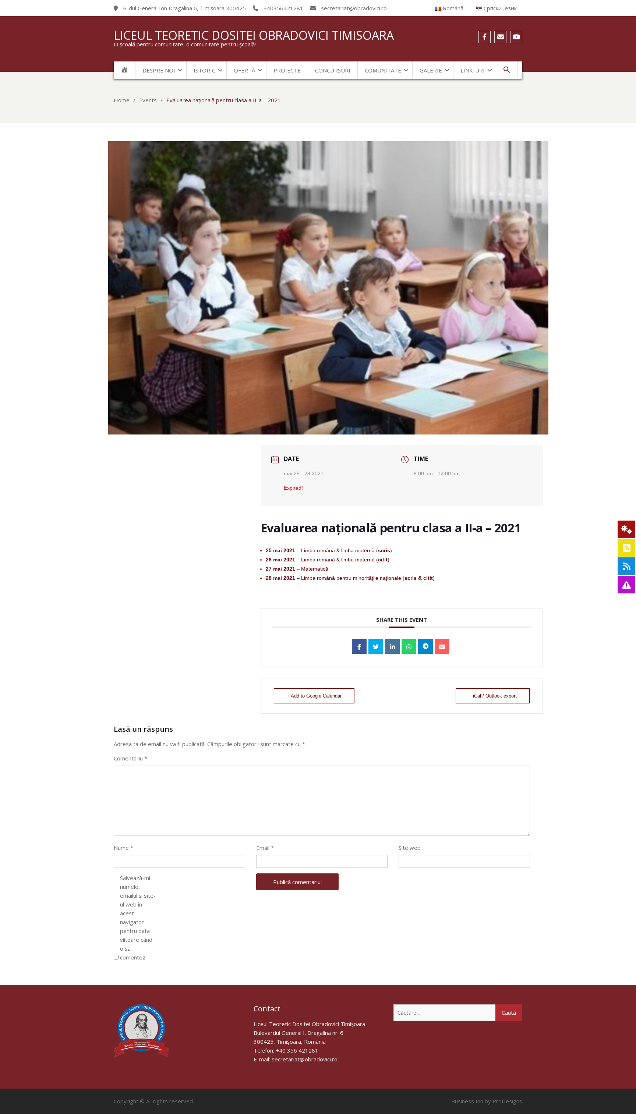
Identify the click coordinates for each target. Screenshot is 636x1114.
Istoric (204, 70)
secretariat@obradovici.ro (305, 1059)
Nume (123, 847)
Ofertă (244, 70)
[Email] (442, 646)
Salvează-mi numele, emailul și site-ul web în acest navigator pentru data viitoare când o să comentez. (138, 917)
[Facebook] (484, 37)
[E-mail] (500, 37)
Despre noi (158, 70)
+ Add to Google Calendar (314, 696)
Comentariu (130, 758)
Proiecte (287, 70)
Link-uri (472, 70)
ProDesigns (507, 1101)
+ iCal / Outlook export (493, 696)
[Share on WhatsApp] (409, 646)
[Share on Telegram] (425, 646)
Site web (410, 847)
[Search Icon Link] (507, 69)
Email (265, 847)
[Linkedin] (392, 646)
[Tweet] (375, 646)
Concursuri (332, 70)
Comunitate (383, 70)
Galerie (431, 70)
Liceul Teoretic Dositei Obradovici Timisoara (254, 35)
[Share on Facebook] (359, 646)
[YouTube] (516, 37)
